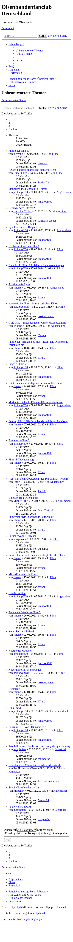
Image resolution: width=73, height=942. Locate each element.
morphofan (19, 749)
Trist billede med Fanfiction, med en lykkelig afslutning (39, 746)
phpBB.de (40, 913)
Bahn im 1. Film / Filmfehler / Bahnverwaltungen (36, 265)
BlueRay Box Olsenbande (23, 497)
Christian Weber (22, 211)
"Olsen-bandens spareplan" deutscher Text (32, 169)
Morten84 (18, 790)
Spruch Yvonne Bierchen (22, 535)
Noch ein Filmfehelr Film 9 (24, 246)
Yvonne (17, 325)
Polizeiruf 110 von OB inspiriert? (27, 726)
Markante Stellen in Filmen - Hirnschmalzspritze (36, 402)
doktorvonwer (21, 306)
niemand (18, 153)
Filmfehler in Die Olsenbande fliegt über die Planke (37, 555)
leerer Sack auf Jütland (21, 631)
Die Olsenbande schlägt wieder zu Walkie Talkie (36, 383)
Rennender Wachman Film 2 (25, 612)
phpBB (20, 907)
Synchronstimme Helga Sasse (25, 227)
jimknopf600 (20, 192)
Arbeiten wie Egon (19, 284)
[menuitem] (29, 50)
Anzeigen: (10, 829)
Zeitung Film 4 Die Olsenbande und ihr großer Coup (38, 421)
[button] (13, 129)
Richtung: (46, 833)
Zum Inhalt (7, 28)
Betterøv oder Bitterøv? (22, 207)
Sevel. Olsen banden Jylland (24, 787)
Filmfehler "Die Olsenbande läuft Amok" (32, 516)
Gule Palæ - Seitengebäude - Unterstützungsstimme (37, 322)
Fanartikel (62, 711)
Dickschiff (14, 688)
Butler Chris (20, 172)
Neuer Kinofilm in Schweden (25, 669)
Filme (55, 153)
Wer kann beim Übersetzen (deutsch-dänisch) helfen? (38, 478)
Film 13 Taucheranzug (21, 459)
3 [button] (9, 125)
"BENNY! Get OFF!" (21, 806)
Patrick (17, 481)
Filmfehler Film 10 (19, 150)
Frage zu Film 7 (17, 363)
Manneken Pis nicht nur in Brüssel (28, 188)
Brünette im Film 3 (19, 440)
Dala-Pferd (15, 707)
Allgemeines (64, 192)
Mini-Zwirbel (21, 500)
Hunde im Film (17, 593)
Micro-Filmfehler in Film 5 (23, 574)
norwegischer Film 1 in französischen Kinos (33, 303)
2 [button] (9, 122)
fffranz (17, 287)
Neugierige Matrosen (20, 650)
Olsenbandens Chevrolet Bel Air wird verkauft (35, 765)
